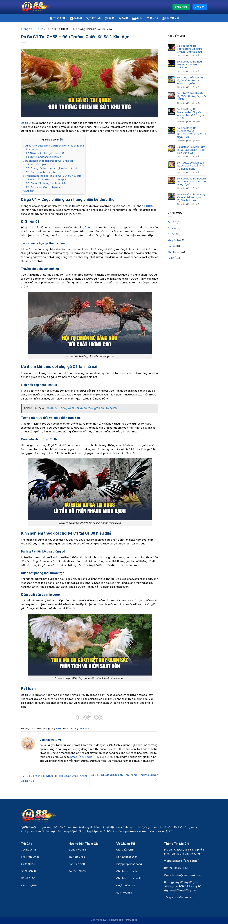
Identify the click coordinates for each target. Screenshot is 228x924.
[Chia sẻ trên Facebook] (78, 717)
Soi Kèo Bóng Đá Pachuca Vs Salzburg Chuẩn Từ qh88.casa (189, 48)
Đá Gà (125, 18)
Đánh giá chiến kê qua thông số (46, 179)
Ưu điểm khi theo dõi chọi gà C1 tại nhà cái (48, 160)
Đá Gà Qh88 (28, 871)
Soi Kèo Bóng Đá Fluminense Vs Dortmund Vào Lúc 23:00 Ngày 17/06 (192, 132)
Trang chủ (27, 29)
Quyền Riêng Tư (125, 885)
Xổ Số (111, 18)
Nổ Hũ (139, 18)
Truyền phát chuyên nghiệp (43, 157)
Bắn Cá (154, 18)
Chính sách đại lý (126, 871)
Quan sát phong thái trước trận (46, 183)
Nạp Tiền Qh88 (77, 864)
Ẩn (62, 139)
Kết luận (28, 190)
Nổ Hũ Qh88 (28, 878)
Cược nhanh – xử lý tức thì (43, 172)
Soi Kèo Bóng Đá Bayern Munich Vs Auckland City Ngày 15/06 (192, 181)
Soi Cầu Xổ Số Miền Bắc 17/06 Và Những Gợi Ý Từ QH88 (192, 96)
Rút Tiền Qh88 (77, 871)
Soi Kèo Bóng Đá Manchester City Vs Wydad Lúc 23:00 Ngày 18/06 (190, 114)
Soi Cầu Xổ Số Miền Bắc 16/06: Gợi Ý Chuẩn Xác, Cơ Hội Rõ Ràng (191, 165)
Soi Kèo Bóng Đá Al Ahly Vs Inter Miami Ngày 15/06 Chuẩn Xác (191, 197)
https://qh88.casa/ (82, 757)
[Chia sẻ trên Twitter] (84, 717)
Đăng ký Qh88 (77, 849)
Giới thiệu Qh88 (125, 849)
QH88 (24, 827)
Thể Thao (95, 18)
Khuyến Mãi (172, 18)
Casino (78, 18)
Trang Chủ (59, 18)
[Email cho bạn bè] (89, 717)
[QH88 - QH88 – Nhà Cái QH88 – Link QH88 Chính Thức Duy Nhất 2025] (36, 7)
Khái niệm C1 (34, 149)
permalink (84, 728)
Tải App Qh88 (77, 857)
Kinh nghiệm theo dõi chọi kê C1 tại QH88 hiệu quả (52, 175)
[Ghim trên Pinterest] (95, 717)
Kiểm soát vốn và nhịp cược (44, 187)
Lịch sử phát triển (126, 857)
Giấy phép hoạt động (129, 864)
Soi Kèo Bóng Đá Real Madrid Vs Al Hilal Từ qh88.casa (189, 64)
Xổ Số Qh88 (28, 864)
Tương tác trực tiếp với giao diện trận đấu (52, 168)
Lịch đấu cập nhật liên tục (42, 164)
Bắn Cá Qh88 (29, 885)
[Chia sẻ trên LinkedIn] (100, 717)
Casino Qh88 (28, 849)
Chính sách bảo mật (128, 878)
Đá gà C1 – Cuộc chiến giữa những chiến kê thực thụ (53, 145)
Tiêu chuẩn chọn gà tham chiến (45, 153)
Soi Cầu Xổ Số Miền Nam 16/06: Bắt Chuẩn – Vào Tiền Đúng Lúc (191, 149)
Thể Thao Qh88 (30, 857)
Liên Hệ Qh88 (124, 892)
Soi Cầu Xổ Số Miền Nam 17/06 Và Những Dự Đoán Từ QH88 (191, 80)
